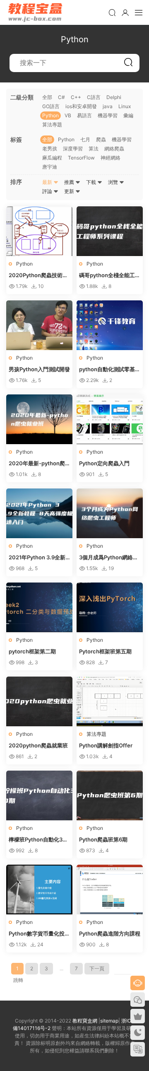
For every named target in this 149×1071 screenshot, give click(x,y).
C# (61, 97)
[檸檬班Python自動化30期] (39, 795)
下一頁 (96, 968)
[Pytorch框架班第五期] (110, 607)
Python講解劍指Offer (105, 745)
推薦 (69, 182)
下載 (91, 182)
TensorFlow (81, 158)
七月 (85, 139)
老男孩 (49, 148)
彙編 (128, 115)
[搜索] (112, 12)
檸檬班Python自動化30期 (37, 840)
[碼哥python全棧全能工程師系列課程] (110, 231)
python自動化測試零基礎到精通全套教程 (109, 369)
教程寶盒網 (35, 12)
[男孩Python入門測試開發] (39, 325)
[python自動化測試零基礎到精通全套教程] (110, 325)
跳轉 (18, 980)
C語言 (94, 97)
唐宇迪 (49, 167)
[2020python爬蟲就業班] (39, 701)
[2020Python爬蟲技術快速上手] (39, 231)
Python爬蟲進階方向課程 (109, 933)
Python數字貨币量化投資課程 (39, 934)
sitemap (109, 1021)
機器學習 (108, 115)
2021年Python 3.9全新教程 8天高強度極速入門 (38, 557)
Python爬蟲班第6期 (103, 839)
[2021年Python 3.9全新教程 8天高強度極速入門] (39, 513)
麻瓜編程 (52, 158)
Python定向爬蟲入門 (104, 463)
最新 (47, 182)
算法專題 (52, 124)
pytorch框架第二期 (32, 651)
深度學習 (73, 148)
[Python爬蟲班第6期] (110, 795)
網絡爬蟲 (114, 148)
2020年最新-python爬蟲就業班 (37, 463)
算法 (94, 148)
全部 (47, 97)
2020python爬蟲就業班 (38, 745)
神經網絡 (110, 158)
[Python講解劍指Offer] (110, 701)
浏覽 (113, 182)
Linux (124, 106)
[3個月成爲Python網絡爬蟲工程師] (110, 513)
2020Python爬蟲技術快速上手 (38, 275)
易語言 (84, 115)
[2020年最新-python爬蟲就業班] (39, 419)
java (108, 106)
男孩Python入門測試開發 (39, 369)
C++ (76, 97)
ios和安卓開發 (81, 106)
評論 (47, 191)
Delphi (113, 97)
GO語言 (51, 106)
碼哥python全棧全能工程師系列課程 (109, 275)
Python (50, 115)
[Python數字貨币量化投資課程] (39, 889)
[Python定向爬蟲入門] (110, 419)
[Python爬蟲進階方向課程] (110, 889)
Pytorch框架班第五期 (105, 651)
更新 (69, 191)
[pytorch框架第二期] (39, 607)
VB (68, 115)
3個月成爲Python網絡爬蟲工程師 (108, 557)
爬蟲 (101, 139)
